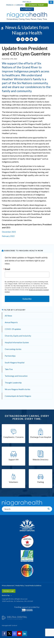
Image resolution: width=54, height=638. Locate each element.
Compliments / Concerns (13, 437)
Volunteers (13, 482)
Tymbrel (14, 625)
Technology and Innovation (16, 376)
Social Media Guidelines (33, 585)
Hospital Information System (17, 342)
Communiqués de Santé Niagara (18, 396)
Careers (19, 5)
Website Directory (40, 459)
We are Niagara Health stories (17, 389)
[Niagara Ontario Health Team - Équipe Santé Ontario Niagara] (27, 610)
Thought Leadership (13, 382)
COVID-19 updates (13, 329)
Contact (28, 9)
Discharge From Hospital (40, 437)
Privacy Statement (8, 585)
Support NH (13, 459)
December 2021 (9, 232)
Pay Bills (27, 2)
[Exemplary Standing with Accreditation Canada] (27, 541)
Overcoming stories (13, 349)
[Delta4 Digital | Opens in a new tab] (14, 618)
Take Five (9, 369)
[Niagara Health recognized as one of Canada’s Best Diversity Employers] (27, 525)
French (9, 5)
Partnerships (10, 356)
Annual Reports (11, 322)
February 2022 (8, 236)
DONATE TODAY (36, 5)
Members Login (8, 591)
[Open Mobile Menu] (51, 2)
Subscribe (27, 298)
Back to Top (5, 595)
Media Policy (19, 585)
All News (8, 316)
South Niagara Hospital (14, 362)
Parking (40, 482)
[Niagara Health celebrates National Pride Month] (27, 570)
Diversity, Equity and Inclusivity (18, 336)
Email (7, 269)
